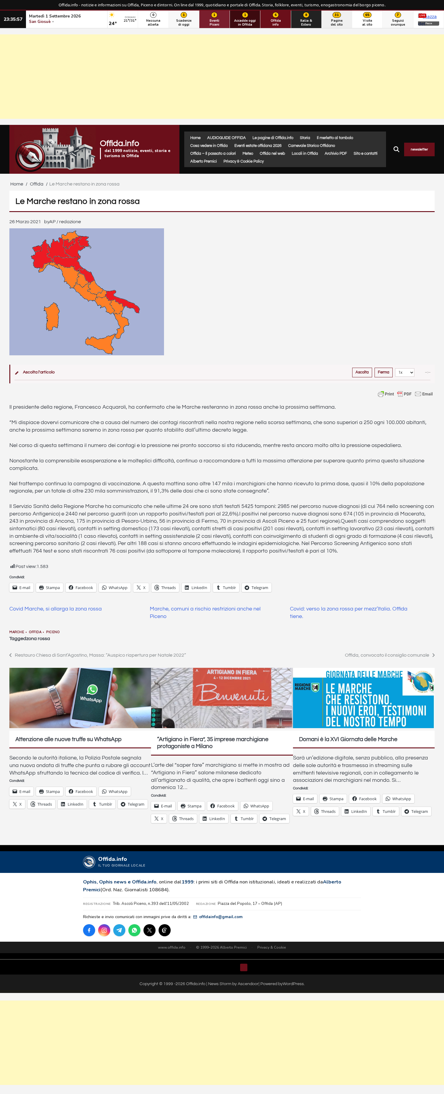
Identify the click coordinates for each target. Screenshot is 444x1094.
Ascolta (362, 372)
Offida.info (119, 143)
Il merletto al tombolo (335, 138)
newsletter (419, 149)
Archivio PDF (336, 153)
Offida (35, 632)
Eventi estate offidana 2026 (258, 146)
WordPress (293, 983)
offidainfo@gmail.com (221, 917)
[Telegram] (119, 930)
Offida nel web (272, 153)
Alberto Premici (203, 161)
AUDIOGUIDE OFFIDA (226, 138)
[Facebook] (89, 930)
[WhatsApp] (134, 930)
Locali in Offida (305, 153)
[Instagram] (104, 930)
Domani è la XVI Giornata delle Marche (348, 739)
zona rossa (38, 638)
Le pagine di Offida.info (273, 138)
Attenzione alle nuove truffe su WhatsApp (68, 739)
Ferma (383, 372)
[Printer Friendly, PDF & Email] (405, 393)
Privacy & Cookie (271, 947)
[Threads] (165, 930)
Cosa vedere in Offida (209, 146)
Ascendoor (248, 983)
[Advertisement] (222, 76)
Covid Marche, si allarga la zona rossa (55, 609)
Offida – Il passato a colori (213, 153)
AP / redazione (65, 221)
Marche (16, 632)
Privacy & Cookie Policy (244, 161)
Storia (305, 138)
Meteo (248, 153)
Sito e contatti (366, 153)
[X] (149, 930)
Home (195, 138)
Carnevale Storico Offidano (311, 146)
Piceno (53, 632)
